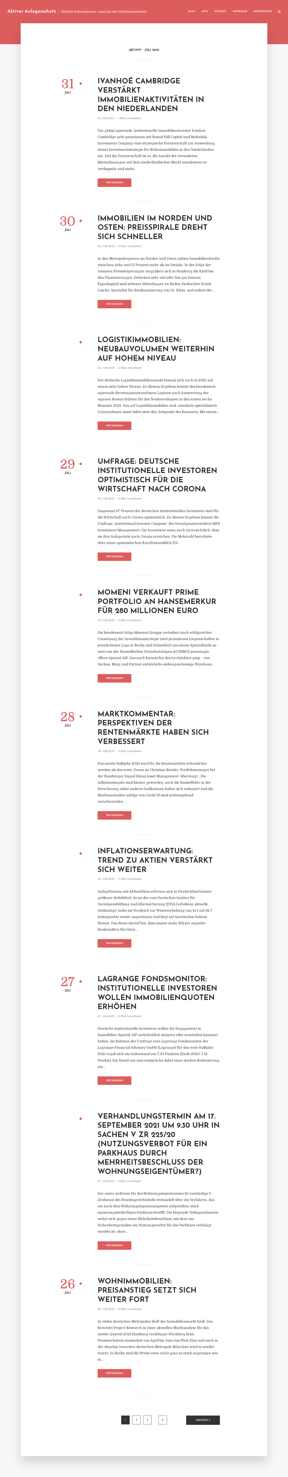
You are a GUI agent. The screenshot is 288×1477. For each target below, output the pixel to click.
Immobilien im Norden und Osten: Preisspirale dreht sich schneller (155, 228)
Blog (191, 11)
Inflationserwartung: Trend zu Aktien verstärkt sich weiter (155, 861)
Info (205, 11)
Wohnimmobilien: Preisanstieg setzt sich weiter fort (147, 1291)
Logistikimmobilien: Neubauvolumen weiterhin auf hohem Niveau (156, 350)
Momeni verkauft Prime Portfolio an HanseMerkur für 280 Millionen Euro (157, 602)
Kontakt (220, 11)
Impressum (240, 11)
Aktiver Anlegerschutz (31, 11)
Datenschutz (263, 11)
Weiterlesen (114, 183)
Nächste (202, 1420)
